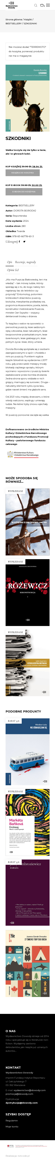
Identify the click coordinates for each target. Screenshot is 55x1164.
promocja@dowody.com (19, 1094)
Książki (28, 19)
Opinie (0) (12, 270)
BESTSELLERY (14, 23)
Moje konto (12, 1126)
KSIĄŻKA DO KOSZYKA (23, 173)
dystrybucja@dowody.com (22, 1102)
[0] (42, 5)
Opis (9, 262)
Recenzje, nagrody (25, 262)
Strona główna (14, 19)
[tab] (10, 262)
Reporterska (20, 215)
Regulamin (12, 1120)
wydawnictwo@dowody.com (30, 1090)
